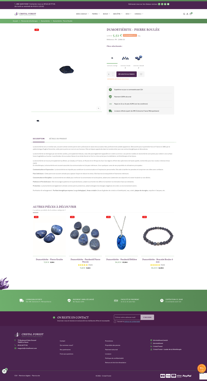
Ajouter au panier (127, 74)
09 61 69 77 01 (23, 345)
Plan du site (36, 376)
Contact (62, 341)
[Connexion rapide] (187, 14)
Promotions (109, 341)
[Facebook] (159, 4)
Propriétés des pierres (112, 345)
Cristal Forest (157, 346)
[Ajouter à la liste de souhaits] (141, 74)
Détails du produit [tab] (58, 139)
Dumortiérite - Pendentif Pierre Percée (85, 260)
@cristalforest (158, 343)
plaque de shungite (141, 190)
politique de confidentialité (132, 321)
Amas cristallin (92, 190)
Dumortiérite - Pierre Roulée (49, 259)
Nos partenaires (65, 350)
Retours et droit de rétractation (115, 363)
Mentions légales (25, 376)
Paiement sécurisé (111, 350)
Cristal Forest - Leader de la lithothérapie (167, 349)
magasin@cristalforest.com (27, 348)
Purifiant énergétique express (63, 190)
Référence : (111, 40)
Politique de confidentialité (114, 358)
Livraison (108, 354)
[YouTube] (168, 4)
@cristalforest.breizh (160, 340)
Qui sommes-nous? (66, 345)
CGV (15, 376)
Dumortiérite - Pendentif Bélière (121, 259)
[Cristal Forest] (29, 335)
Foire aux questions (66, 354)
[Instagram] (162, 4)
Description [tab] (39, 139)
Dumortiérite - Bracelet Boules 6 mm (157, 260)
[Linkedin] (165, 4)
